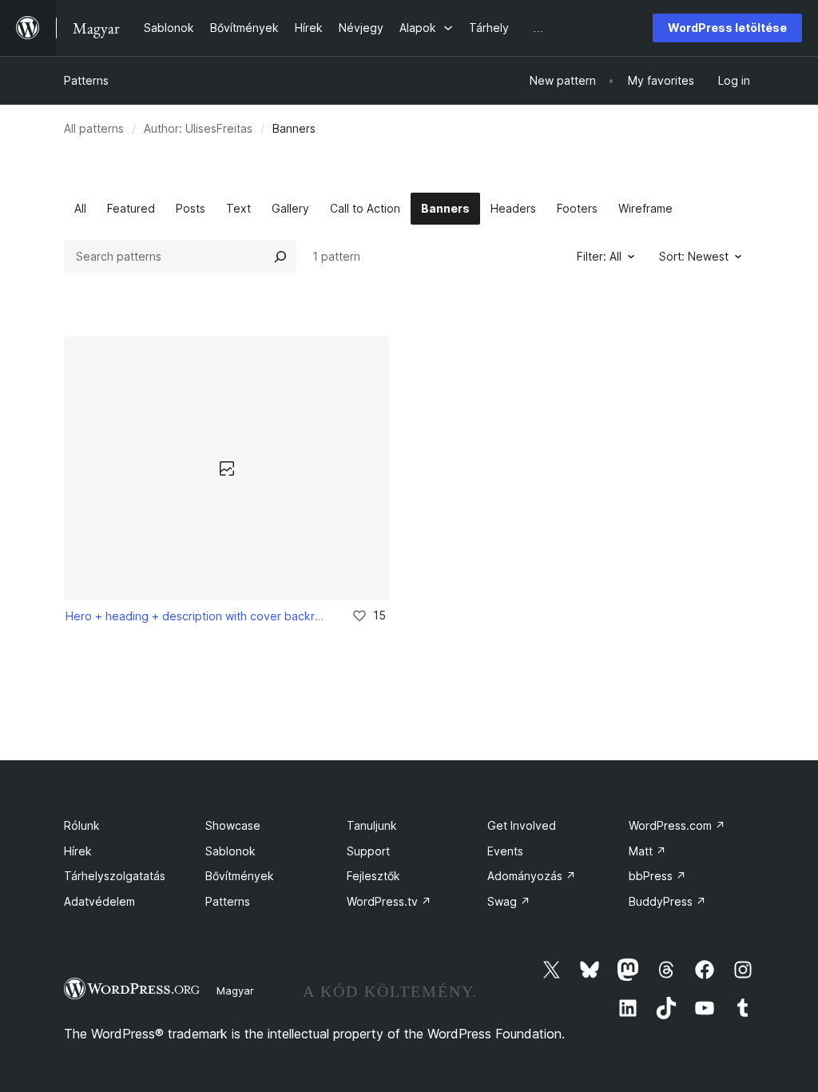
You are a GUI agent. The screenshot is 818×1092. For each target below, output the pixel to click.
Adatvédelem (99, 901)
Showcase (232, 825)
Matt (647, 851)
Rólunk (82, 825)
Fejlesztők (373, 876)
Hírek (78, 851)
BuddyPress (667, 901)
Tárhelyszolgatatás (114, 876)
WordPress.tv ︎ (389, 901)
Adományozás (531, 876)
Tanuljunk (372, 825)
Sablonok (230, 851)
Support (368, 851)
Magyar (235, 990)
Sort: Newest (694, 256)
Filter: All (599, 256)
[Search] (280, 257)
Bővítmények (239, 876)
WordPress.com (677, 825)
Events (505, 851)
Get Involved (521, 825)
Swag (508, 901)
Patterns (86, 80)
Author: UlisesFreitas (198, 128)
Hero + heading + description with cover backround (198, 616)
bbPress (657, 876)
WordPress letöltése (727, 27)
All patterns (94, 128)
